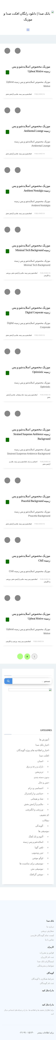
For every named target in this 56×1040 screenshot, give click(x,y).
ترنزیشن (39, 772)
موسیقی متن (37, 869)
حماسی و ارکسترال (33, 793)
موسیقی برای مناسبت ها (31, 863)
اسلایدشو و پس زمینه (25, 94)
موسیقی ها (43, 831)
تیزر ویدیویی (37, 853)
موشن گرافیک (36, 874)
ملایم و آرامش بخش (12, 94)
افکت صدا (44, 755)
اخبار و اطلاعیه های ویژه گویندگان (33, 750)
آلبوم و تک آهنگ (36, 836)
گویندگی (39, 826)
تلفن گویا (39, 847)
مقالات (45, 820)
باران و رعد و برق (34, 766)
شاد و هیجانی (20, 395)
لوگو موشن (37, 858)
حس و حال (43, 782)
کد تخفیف (44, 815)
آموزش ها (44, 739)
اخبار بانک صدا (42, 745)
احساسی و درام (32, 461)
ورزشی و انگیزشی (11, 641)
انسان (40, 761)
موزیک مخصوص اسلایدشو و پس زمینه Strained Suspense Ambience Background (31, 434)
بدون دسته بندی (41, 777)
